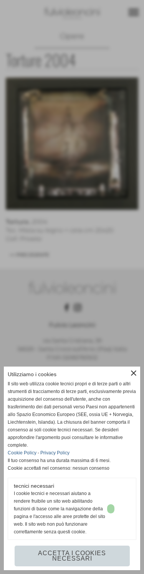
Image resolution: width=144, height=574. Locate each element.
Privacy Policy (55, 453)
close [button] (133, 373)
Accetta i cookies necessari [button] (72, 556)
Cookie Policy (22, 453)
